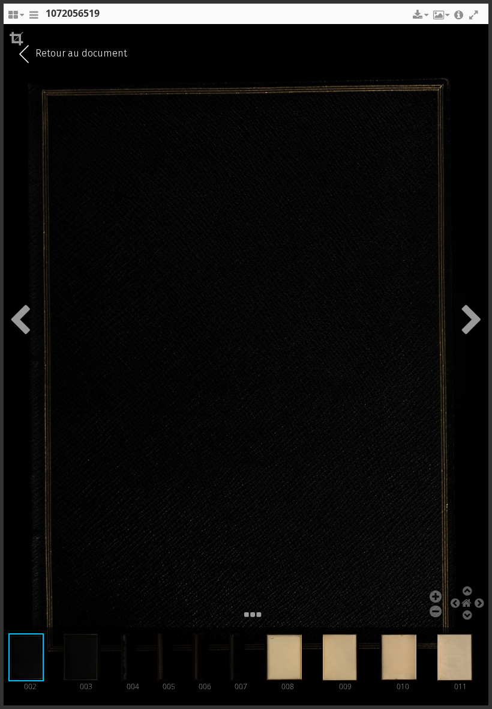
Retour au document (80, 53)
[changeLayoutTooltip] (16, 18)
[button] (419, 15)
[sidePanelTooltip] (34, 18)
